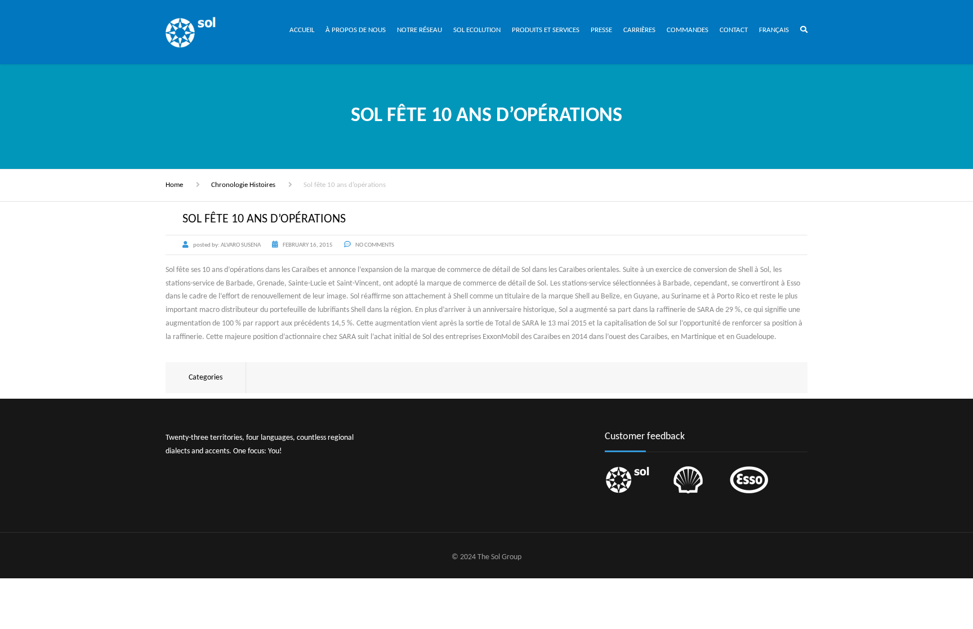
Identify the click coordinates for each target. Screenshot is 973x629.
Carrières (639, 30)
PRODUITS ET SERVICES (545, 30)
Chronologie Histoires (243, 185)
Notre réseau (419, 30)
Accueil (301, 30)
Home (174, 185)
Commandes (687, 30)
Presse (601, 30)
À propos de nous (355, 30)
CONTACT (734, 30)
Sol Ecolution (477, 30)
